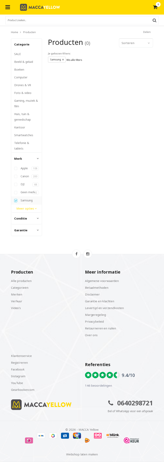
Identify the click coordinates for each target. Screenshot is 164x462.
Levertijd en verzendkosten (104, 308)
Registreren (19, 362)
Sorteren (128, 43)
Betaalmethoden (96, 288)
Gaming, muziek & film (26, 103)
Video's (16, 308)
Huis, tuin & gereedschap (22, 116)
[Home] (45, 404)
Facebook (18, 369)
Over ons (91, 335)
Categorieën (19, 288)
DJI (28, 184)
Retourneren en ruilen (100, 328)
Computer (20, 77)
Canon (28, 176)
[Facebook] (76, 254)
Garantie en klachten (99, 301)
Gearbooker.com (22, 390)
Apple (28, 168)
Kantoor (19, 127)
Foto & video (22, 93)
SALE (17, 54)
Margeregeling (95, 315)
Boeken (19, 69)
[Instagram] (87, 254)
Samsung (26, 200)
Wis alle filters (74, 59)
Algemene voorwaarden (102, 281)
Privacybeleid (94, 321)
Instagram (18, 376)
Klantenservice (21, 356)
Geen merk (28, 192)
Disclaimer (92, 294)
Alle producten (21, 281)
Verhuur (16, 301)
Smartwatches (23, 135)
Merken (16, 294)
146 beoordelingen (98, 385)
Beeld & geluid (23, 62)
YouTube (17, 383)
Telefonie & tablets (21, 145)
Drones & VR (22, 85)
